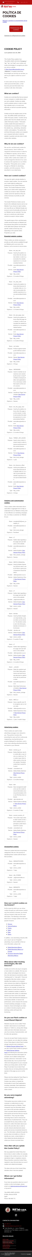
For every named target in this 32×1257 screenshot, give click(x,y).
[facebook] (16, 1215)
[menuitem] (9, 1239)
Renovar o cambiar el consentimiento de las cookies (15, 21)
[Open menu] (23, 6)
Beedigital (29, 1254)
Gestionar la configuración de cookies (14, 35)
